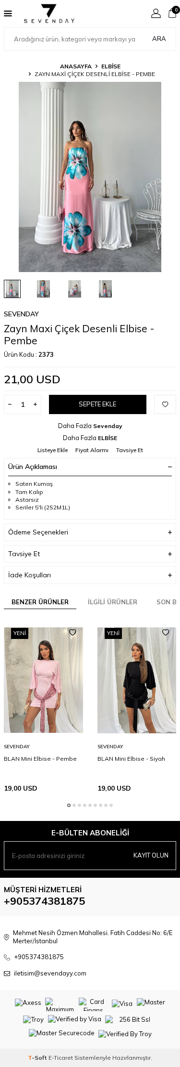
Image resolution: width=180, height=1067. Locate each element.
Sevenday (21, 314)
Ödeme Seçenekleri (38, 532)
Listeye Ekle (52, 450)
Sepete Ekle (97, 404)
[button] (69, 805)
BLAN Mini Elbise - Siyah (131, 758)
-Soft (38, 1057)
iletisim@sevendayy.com (50, 973)
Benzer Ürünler (40, 602)
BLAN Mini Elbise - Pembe (40, 758)
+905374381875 (44, 901)
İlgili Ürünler (112, 602)
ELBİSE (110, 66)
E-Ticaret (60, 1057)
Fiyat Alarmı (91, 450)
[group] (90, 177)
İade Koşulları (29, 575)
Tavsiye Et (129, 450)
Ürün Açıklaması (32, 466)
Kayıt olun (150, 855)
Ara (159, 38)
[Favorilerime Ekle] (72, 633)
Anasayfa (76, 66)
